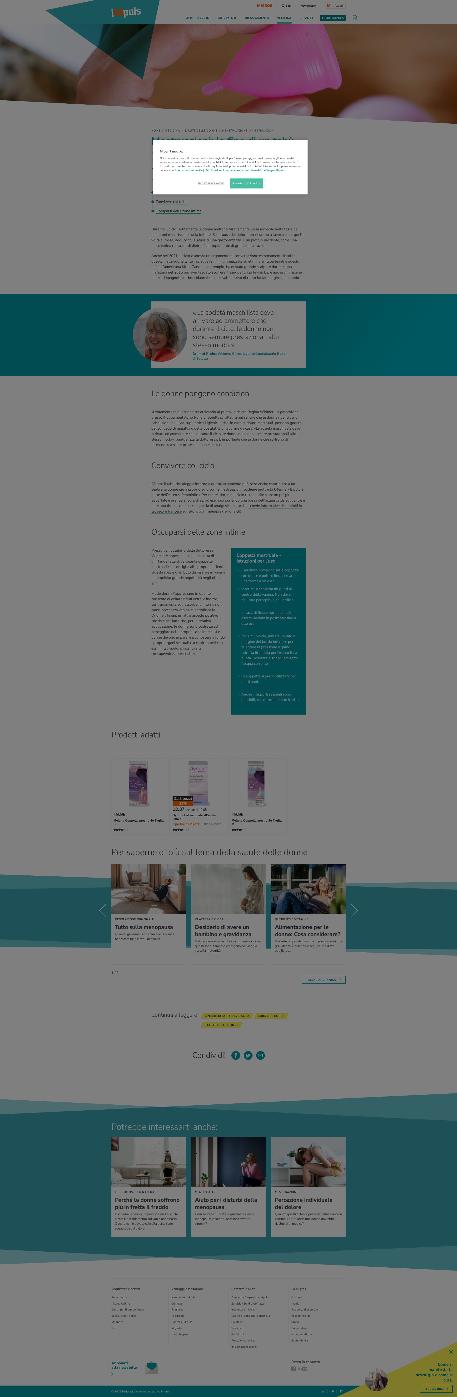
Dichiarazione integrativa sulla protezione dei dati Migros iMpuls (245, 170)
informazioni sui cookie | (190, 170)
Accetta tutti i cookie (246, 183)
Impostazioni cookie (211, 183)
